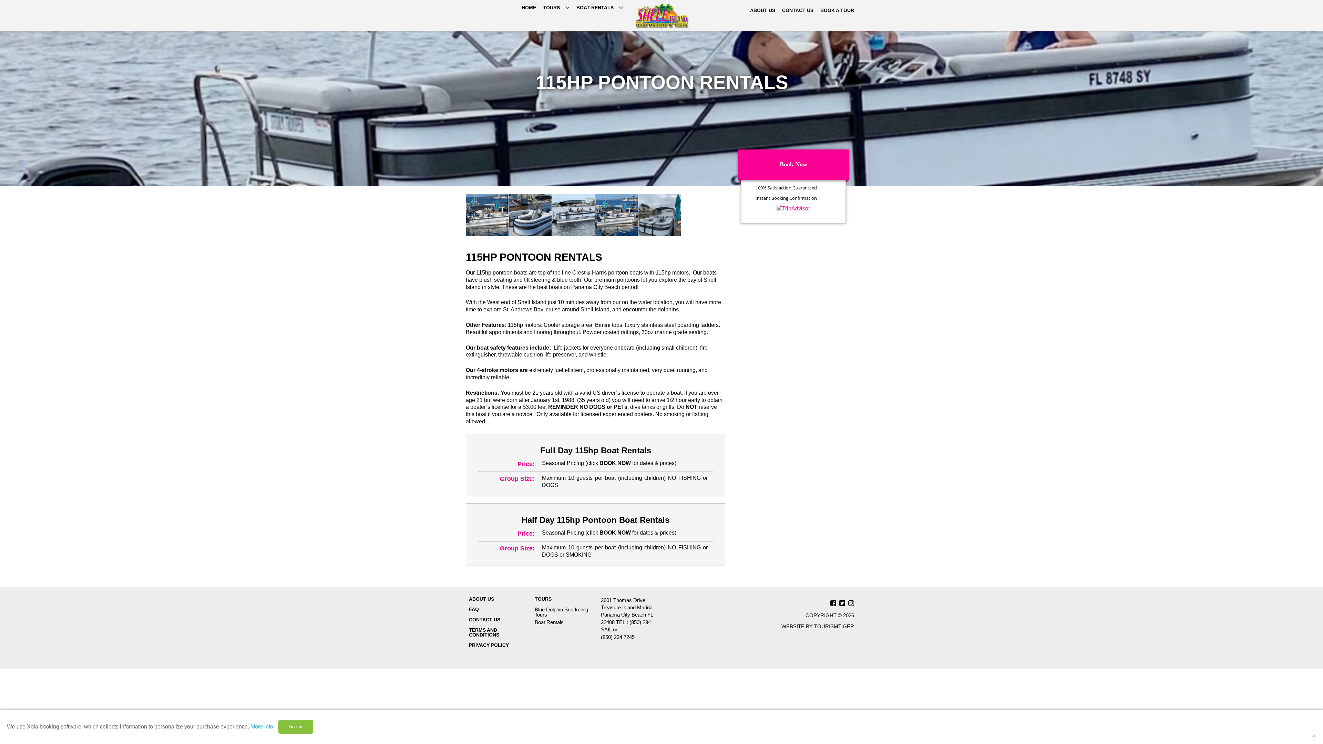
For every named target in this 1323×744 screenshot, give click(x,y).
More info (261, 727)
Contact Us (797, 10)
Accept (296, 726)
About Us (762, 10)
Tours (551, 7)
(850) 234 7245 (618, 637)
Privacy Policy (489, 645)
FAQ (474, 609)
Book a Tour (837, 10)
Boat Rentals (595, 7)
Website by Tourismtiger (817, 626)
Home (529, 7)
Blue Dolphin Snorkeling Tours (561, 612)
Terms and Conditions (484, 632)
